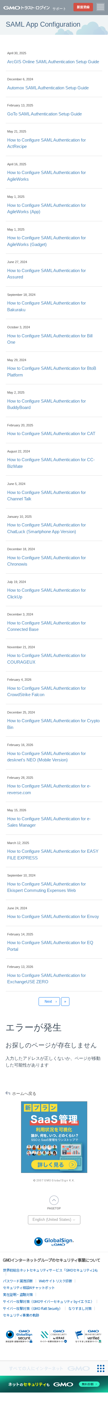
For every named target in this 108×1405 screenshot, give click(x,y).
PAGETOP (54, 1203)
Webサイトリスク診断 (55, 1280)
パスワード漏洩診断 (18, 1280)
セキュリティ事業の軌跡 (21, 1314)
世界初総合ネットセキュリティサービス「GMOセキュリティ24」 (51, 1270)
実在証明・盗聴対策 (18, 1294)
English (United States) (52, 1220)
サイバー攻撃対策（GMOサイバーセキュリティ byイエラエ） (48, 1301)
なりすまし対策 (80, 1308)
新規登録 (83, 7)
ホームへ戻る (24, 1093)
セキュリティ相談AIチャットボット (29, 1287)
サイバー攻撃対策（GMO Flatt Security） (32, 1308)
